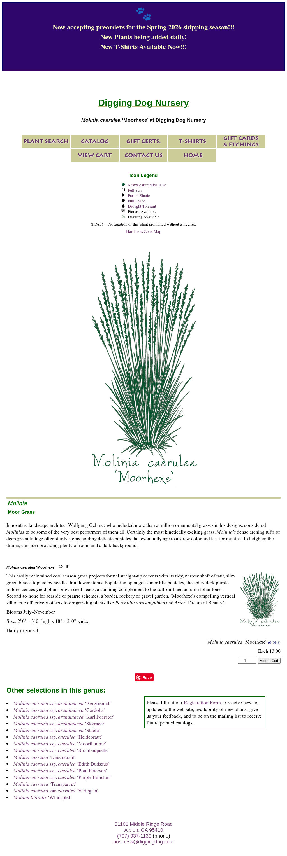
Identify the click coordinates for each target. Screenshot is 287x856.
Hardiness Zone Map (143, 231)
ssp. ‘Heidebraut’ (57, 736)
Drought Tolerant (142, 206)
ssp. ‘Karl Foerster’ (64, 716)
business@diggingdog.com (143, 842)
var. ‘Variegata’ (56, 790)
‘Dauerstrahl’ (44, 757)
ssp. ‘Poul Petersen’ (60, 770)
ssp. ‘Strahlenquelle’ (61, 750)
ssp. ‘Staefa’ (56, 730)
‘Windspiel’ (42, 797)
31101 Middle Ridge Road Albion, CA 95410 (144, 827)
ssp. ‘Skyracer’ (59, 723)
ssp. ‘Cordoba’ (59, 710)
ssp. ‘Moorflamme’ (59, 743)
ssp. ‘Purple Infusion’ (62, 777)
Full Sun (135, 190)
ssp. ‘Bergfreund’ (62, 703)
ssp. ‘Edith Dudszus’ (61, 763)
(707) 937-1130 (134, 836)
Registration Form (202, 702)
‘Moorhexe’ (30, 567)
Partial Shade (139, 195)
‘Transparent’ (44, 783)
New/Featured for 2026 (147, 185)
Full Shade (136, 201)
